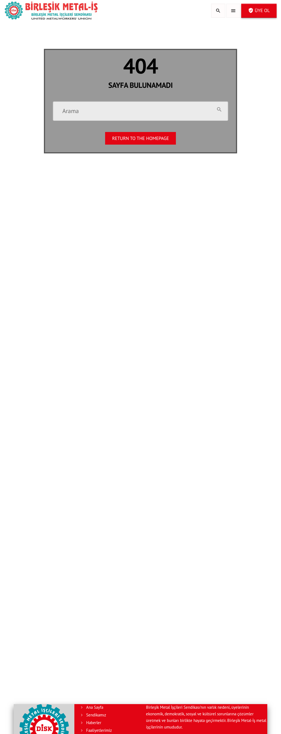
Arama (70, 111)
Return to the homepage (140, 138)
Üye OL (259, 10)
